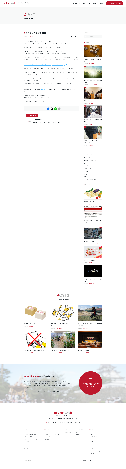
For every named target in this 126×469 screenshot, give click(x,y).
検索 (100, 36)
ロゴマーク (47, 436)
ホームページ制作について (93, 84)
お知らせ (86, 176)
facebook (48, 108)
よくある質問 (68, 432)
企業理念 (78, 432)
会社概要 (78, 434)
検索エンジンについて (89, 163)
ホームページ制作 (27, 432)
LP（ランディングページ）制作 (31, 439)
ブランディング (27, 448)
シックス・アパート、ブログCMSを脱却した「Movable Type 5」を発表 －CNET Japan (44, 64)
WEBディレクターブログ (90, 154)
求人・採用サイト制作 (29, 441)
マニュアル (87, 165)
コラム (92, 455)
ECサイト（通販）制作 (29, 436)
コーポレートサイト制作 (30, 434)
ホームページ (48, 432)
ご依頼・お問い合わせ (116, 3)
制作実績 (43, 89)
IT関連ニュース (88, 168)
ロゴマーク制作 (27, 446)
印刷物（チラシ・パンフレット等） (52, 434)
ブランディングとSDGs (90, 179)
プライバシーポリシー (97, 460)
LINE (55, 108)
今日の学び (87, 171)
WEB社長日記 (31, 36)
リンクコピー (59, 108)
